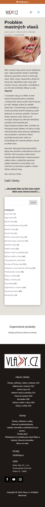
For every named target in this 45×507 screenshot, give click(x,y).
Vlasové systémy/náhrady (23, 424)
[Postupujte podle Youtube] (13, 479)
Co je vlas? (8, 214)
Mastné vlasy (9, 229)
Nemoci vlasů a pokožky (14, 252)
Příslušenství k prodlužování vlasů (19, 437)
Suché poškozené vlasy (14, 225)
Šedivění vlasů (10, 245)
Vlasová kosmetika (26, 440)
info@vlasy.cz (18, 455)
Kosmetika (8, 283)
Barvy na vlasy (22, 443)
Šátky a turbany (11, 279)
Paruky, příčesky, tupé (13, 264)
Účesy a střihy (10, 275)
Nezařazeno (9, 295)
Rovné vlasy (9, 233)
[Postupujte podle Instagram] (20, 479)
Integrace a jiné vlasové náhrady (18, 268)
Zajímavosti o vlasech (13, 287)
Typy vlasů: (9, 217)
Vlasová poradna (11, 291)
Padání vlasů (9, 248)
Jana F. (12, 32)
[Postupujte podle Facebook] (7, 479)
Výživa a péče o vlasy (13, 256)
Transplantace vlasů (12, 260)
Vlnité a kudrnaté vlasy (14, 237)
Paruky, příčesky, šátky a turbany (21, 383)
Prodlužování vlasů (12, 272)
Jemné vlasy (9, 221)
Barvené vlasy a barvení (14, 241)
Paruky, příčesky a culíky (22, 421)
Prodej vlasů (22, 434)
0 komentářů (19, 35)
